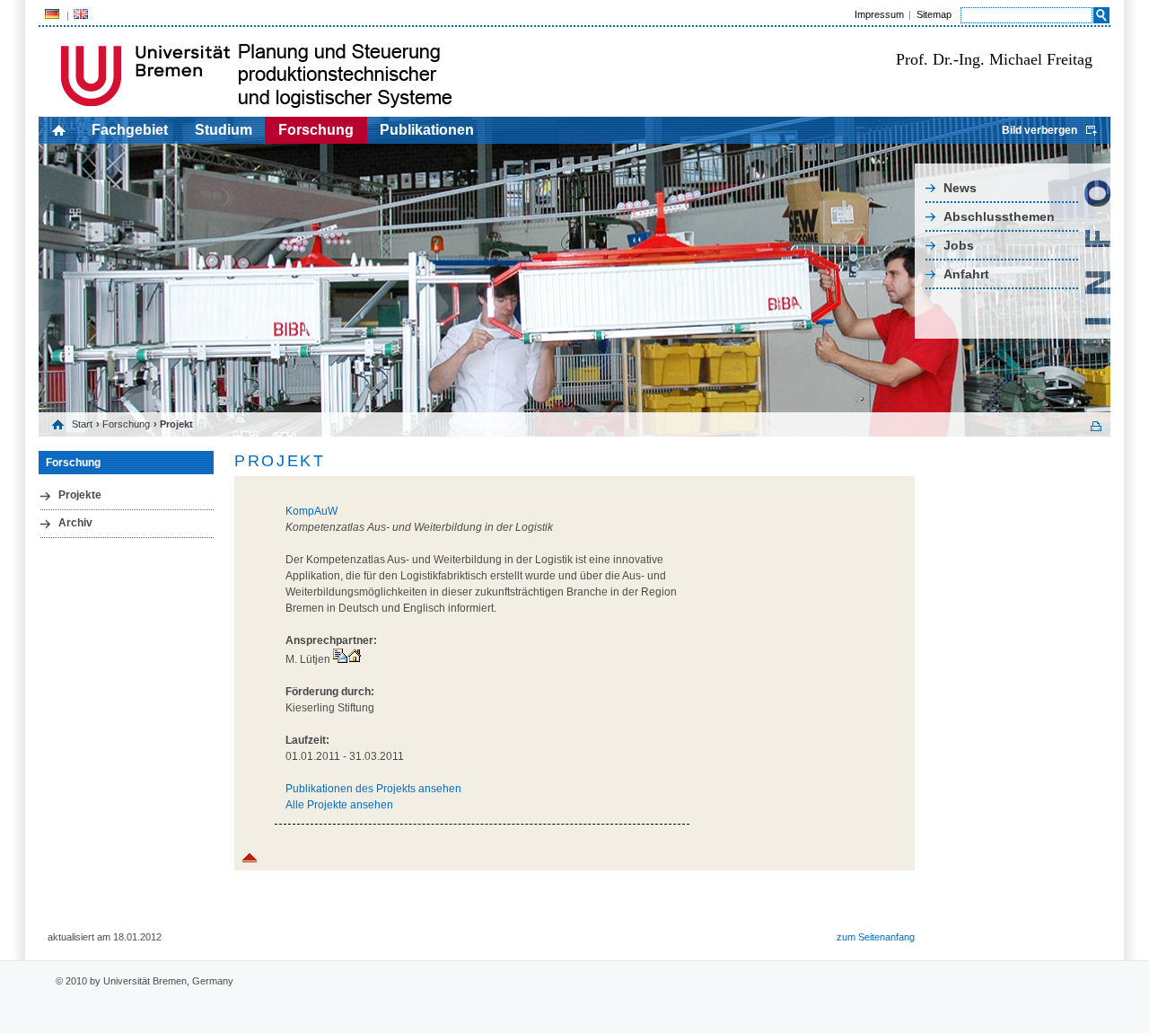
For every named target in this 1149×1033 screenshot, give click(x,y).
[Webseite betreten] (354, 659)
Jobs (958, 245)
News (960, 188)
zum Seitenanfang (876, 936)
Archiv (75, 522)
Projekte (79, 495)
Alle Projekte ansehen (339, 805)
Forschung (316, 129)
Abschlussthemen (999, 216)
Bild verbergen (1039, 130)
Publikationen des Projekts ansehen (373, 788)
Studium (223, 129)
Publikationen (427, 129)
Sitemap (934, 14)
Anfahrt (966, 274)
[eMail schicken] (340, 659)
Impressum (879, 14)
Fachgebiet (130, 129)
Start (82, 424)
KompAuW (311, 511)
